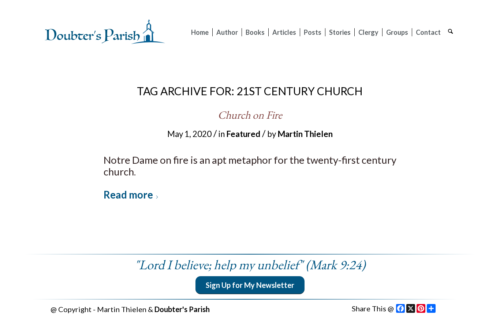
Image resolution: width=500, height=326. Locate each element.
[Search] (450, 32)
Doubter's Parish (182, 309)
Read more (128, 195)
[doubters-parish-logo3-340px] (105, 32)
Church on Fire (250, 115)
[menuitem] (199, 32)
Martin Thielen (305, 134)
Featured (243, 134)
